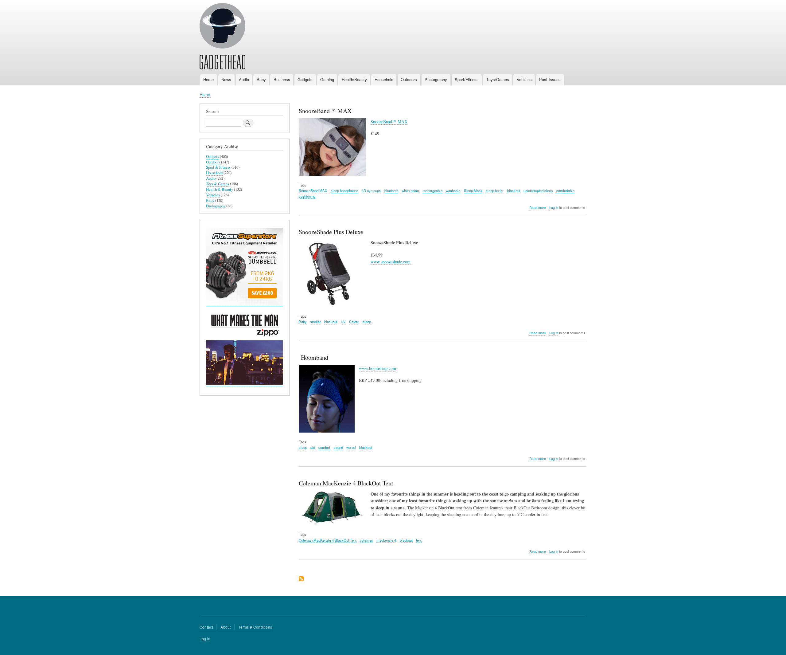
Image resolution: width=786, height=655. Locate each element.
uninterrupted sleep (538, 190)
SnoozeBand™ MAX (389, 121)
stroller (315, 321)
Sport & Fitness (218, 167)
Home (208, 79)
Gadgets (305, 79)
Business (282, 79)
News (226, 79)
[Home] (222, 37)
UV (343, 321)
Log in (553, 207)
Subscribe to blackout (301, 579)
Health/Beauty (354, 79)
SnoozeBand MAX (313, 190)
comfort (324, 447)
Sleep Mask (473, 190)
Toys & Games (217, 183)
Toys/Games (497, 79)
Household (384, 79)
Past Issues (550, 79)
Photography (436, 79)
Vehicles (524, 79)
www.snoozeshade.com (391, 262)
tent (419, 540)
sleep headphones (344, 190)
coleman (366, 540)
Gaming (327, 79)
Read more (537, 207)
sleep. (367, 321)
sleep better (495, 190)
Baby (261, 79)
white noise (410, 190)
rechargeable (432, 190)
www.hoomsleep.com (377, 368)
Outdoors (409, 79)
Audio (244, 79)
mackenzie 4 (386, 540)
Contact (206, 627)
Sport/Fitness (467, 79)
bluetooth (391, 190)
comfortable (565, 190)
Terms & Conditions (255, 627)
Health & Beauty (219, 189)
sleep (303, 447)
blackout (513, 190)
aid (312, 447)
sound (338, 447)
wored (351, 447)
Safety (354, 321)
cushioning (307, 196)
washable (453, 190)
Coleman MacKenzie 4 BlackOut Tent (327, 540)
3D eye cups (371, 190)
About (225, 627)
